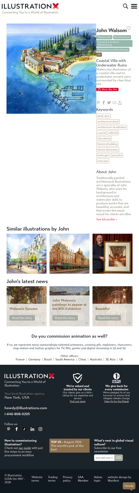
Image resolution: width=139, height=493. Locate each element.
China (82, 359)
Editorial (113, 132)
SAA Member (83, 478)
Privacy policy (67, 478)
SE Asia (110, 359)
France (20, 359)
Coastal (101, 132)
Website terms (37, 478)
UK (121, 359)
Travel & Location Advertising (108, 43)
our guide (25, 448)
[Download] (120, 103)
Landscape (103, 155)
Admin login (98, 478)
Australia (96, 359)
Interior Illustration (107, 149)
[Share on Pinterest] (98, 103)
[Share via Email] (114, 103)
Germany (34, 359)
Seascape (102, 160)
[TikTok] (24, 430)
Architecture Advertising (112, 49)
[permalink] (43, 323)
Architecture (122, 37)
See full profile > (106, 219)
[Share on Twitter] (109, 103)
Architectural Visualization (111, 127)
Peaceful (117, 155)
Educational (103, 138)
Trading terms (53, 478)
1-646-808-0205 (17, 414)
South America (65, 359)
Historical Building (107, 144)
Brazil (48, 359)
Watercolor (104, 37)
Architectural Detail (107, 121)
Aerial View (103, 116)
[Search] (126, 6)
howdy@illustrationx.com (26, 408)
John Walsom (111, 30)
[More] (134, 6)
